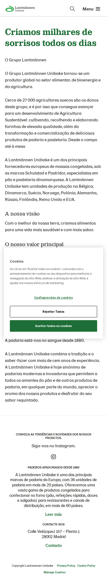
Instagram (53, 457)
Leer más (53, 514)
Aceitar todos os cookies (53, 326)
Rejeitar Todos (53, 311)
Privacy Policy (66, 565)
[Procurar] (72, 9)
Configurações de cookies (53, 297)
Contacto (54, 545)
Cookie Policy (86, 565)
